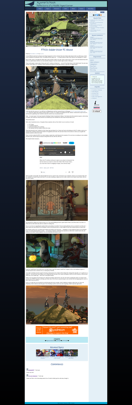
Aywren (42, 53)
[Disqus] (57, 385)
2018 (58, 341)
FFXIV (64, 341)
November (50, 341)
